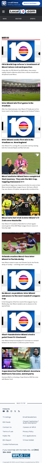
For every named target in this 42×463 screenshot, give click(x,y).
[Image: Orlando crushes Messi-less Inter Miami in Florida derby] (21, 243)
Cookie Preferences (10, 444)
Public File (6, 436)
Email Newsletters (30, 417)
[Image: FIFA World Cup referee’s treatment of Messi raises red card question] (21, 51)
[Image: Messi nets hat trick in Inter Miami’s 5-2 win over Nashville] (21, 205)
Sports (32, 19)
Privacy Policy (28, 431)
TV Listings (7, 417)
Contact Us (7, 427)
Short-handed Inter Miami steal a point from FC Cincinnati (18, 336)
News (5, 19)
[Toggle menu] (3, 11)
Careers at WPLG (29, 427)
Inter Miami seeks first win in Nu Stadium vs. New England (17, 141)
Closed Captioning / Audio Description (31, 422)
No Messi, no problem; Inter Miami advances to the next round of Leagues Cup (21, 296)
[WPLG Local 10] (22, 11)
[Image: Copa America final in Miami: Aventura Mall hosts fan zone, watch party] (21, 358)
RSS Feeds (6, 422)
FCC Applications (29, 436)
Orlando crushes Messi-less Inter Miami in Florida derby (18, 257)
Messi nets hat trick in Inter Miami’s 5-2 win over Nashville (21, 219)
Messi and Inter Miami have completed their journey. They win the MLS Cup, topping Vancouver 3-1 (21, 179)
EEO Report (7, 440)
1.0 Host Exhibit (28, 440)
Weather (18, 19)
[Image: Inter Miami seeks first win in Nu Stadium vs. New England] (21, 127)
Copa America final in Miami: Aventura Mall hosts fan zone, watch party (21, 372)
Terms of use (8, 431)
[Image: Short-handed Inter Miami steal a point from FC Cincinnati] (21, 321)
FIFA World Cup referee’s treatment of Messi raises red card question (21, 65)
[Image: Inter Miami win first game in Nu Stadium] (21, 90)
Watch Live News (31, 3)
